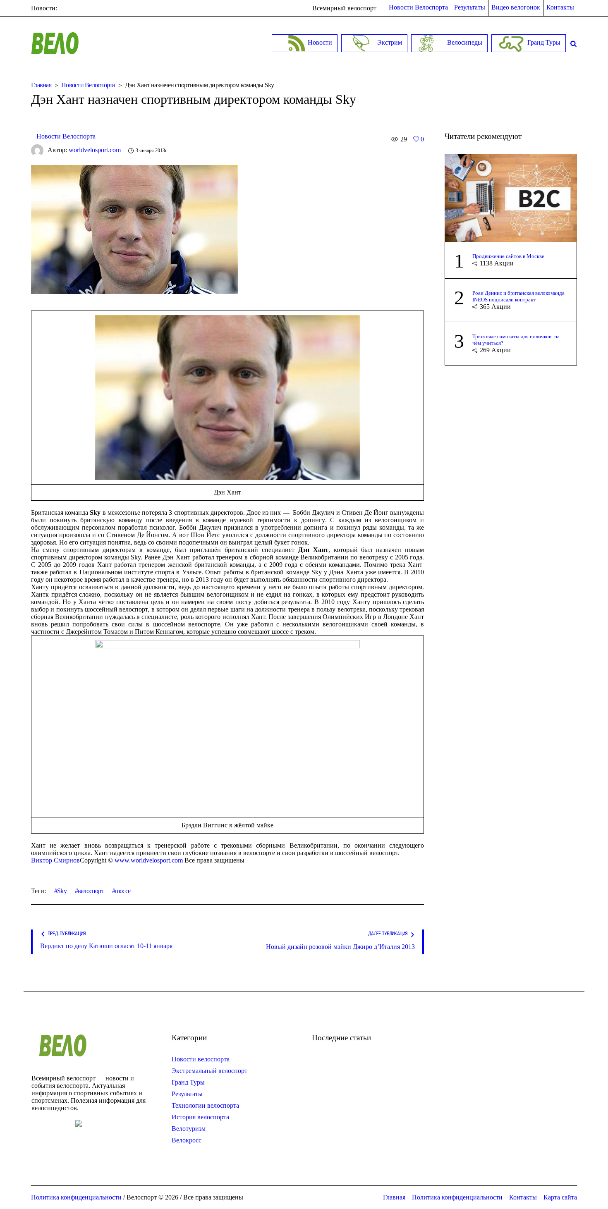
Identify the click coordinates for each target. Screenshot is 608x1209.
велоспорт (91, 890)
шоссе (122, 890)
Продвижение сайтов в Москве (508, 256)
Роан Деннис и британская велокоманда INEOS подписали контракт (518, 296)
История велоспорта (200, 1117)
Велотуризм (189, 1128)
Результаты (187, 1093)
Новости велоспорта (201, 1059)
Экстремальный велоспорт (209, 1070)
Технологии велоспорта (205, 1105)
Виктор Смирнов (55, 860)
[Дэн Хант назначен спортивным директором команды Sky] (134, 228)
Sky (62, 890)
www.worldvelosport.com (149, 860)
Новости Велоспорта (88, 84)
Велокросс (186, 1140)
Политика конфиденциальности (457, 1197)
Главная (41, 84)
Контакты (523, 1197)
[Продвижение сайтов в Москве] (511, 197)
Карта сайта (560, 1197)
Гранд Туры (188, 1082)
